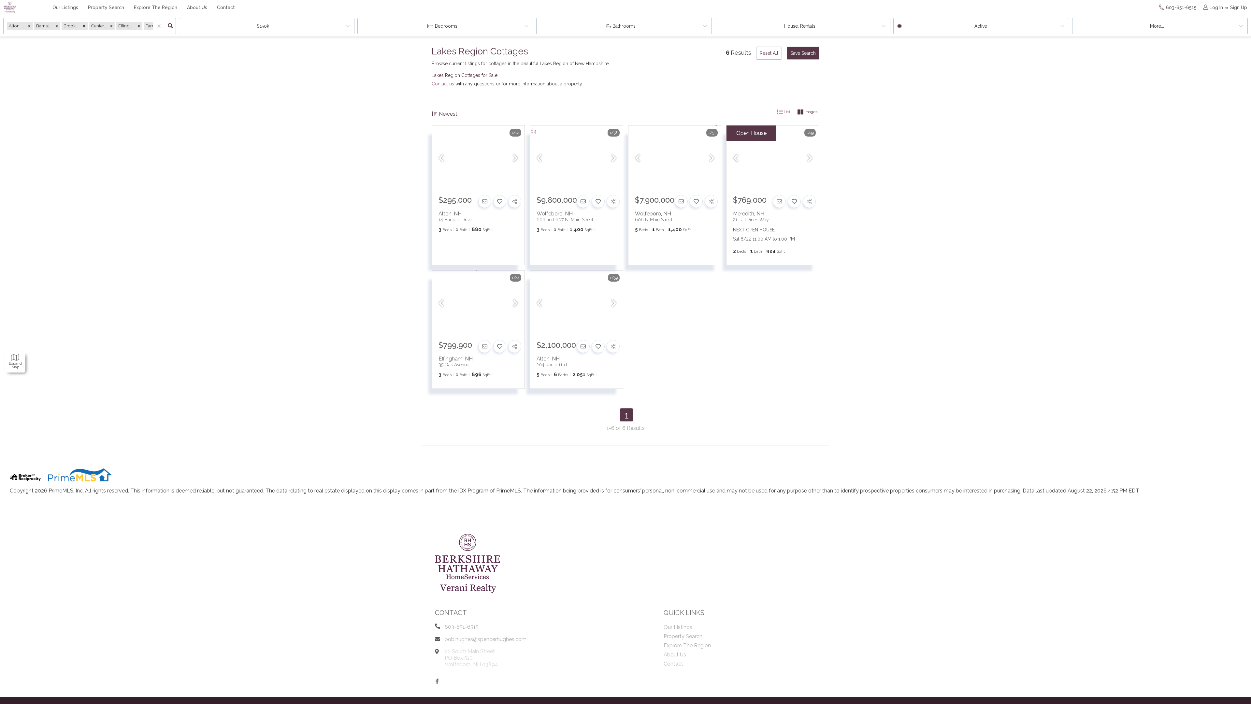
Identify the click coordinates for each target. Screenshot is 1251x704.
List (786, 112)
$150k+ (264, 26)
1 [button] (627, 415)
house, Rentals (799, 26)
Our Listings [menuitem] (65, 7)
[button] (29, 26)
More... (1157, 26)
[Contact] (484, 201)
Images (810, 112)
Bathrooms (624, 26)
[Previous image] (441, 159)
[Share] (514, 201)
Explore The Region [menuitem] (155, 7)
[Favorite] (499, 201)
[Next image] (515, 159)
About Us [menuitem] (197, 7)
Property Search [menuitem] (106, 7)
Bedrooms (446, 26)
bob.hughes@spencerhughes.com (485, 639)
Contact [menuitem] (226, 7)
